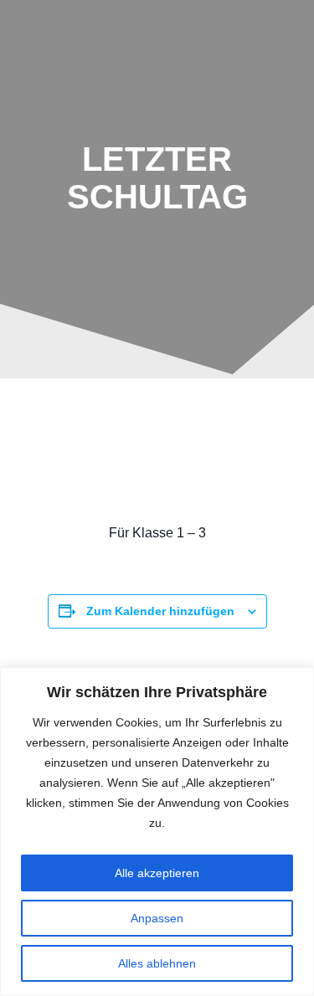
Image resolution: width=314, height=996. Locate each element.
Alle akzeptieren (157, 873)
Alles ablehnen (157, 963)
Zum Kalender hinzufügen (160, 611)
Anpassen (157, 918)
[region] (157, 831)
